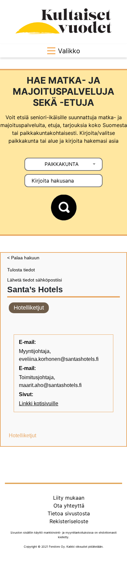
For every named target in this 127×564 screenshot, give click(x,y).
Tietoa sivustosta (69, 513)
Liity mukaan (68, 497)
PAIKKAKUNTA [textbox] (61, 164)
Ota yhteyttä (68, 505)
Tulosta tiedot (21, 269)
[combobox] (63, 164)
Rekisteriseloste (68, 521)
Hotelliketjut (29, 307)
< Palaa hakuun (23, 257)
